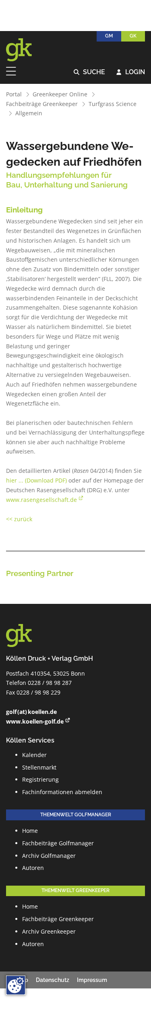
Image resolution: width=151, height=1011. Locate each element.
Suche (89, 72)
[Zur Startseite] (24, 50)
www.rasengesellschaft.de (41, 499)
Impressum (92, 980)
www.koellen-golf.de (35, 721)
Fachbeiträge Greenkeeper (42, 104)
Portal (14, 94)
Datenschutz (52, 980)
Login (130, 72)
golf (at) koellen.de (31, 712)
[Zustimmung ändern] (15, 985)
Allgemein (28, 113)
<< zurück (19, 519)
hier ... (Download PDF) (36, 480)
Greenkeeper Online (60, 94)
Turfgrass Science (113, 104)
